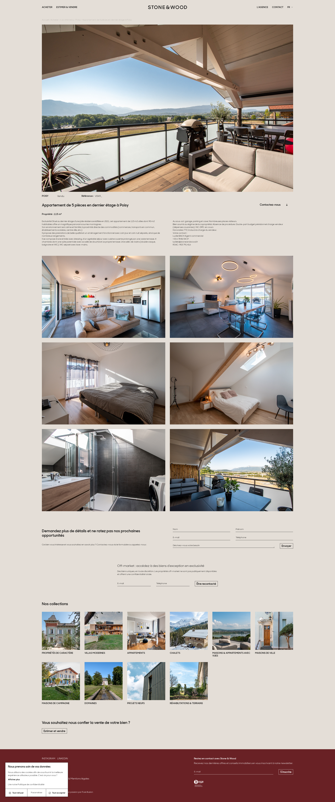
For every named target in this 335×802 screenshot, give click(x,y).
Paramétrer (36, 793)
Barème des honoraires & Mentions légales (65, 779)
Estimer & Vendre (66, 7)
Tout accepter (58, 793)
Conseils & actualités (53, 771)
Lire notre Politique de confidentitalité (26, 785)
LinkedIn (62, 759)
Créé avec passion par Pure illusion (76, 792)
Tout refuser (18, 793)
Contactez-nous (270, 205)
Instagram (48, 759)
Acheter (47, 7)
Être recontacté (206, 584)
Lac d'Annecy (67, 20)
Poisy (78, 20)
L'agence (262, 7)
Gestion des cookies (53, 783)
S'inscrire (285, 772)
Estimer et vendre (54, 731)
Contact (277, 7)
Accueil (45, 20)
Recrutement (49, 775)
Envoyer (286, 546)
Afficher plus (14, 780)
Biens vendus (49, 766)
